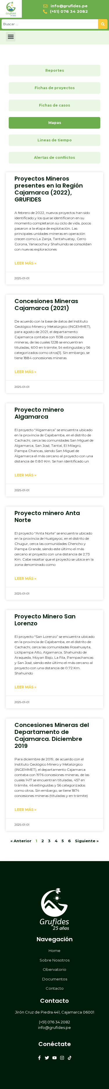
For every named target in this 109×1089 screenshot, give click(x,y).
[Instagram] (62, 1058)
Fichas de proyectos (55, 88)
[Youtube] (54, 1058)
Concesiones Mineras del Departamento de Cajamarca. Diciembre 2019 (52, 735)
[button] (10, 37)
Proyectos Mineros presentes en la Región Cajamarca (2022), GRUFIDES (49, 189)
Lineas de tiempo (54, 140)
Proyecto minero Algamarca (39, 413)
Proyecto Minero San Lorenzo (45, 619)
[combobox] (49, 24)
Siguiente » (87, 840)
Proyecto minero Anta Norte (47, 516)
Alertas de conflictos (54, 157)
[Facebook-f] (39, 1058)
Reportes (54, 70)
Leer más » (25, 263)
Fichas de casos (54, 105)
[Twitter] (47, 1058)
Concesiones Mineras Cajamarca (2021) (46, 304)
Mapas (54, 122)
